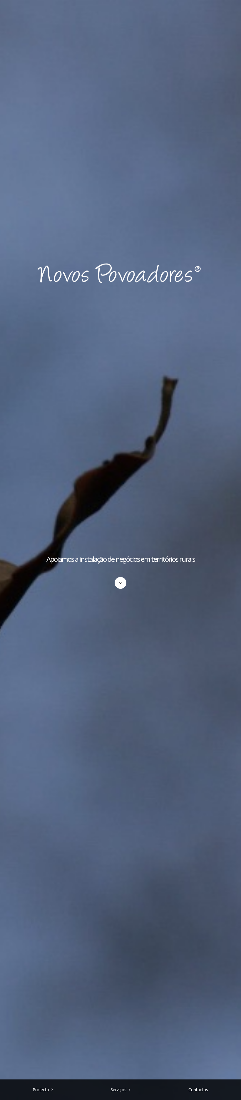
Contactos (198, 1089)
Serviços (118, 1089)
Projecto (41, 1089)
